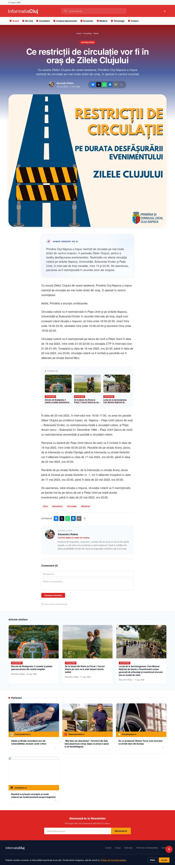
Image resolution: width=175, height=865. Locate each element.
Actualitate (44, 20)
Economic (88, 20)
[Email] (115, 84)
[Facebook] (93, 84)
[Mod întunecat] (165, 11)
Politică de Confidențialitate (147, 848)
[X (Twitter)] (98, 84)
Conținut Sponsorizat (66, 20)
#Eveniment (57, 506)
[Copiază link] (121, 84)
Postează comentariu (53, 595)
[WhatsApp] (104, 84)
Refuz (152, 860)
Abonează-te (121, 830)
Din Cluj (29, 20)
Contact (135, 20)
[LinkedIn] (110, 84)
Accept (164, 860)
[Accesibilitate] (169, 849)
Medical (103, 20)
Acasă (15, 20)
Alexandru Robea (65, 83)
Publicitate (128, 848)
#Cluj (45, 506)
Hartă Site (165, 848)
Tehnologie (119, 20)
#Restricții (85, 506)
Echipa (118, 848)
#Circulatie (71, 506)
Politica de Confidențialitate (113, 859)
